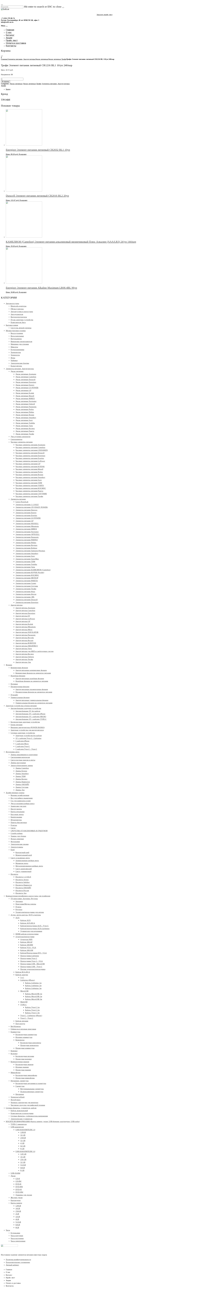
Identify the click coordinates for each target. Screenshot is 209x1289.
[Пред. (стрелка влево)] (4, 645)
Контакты (11, 46)
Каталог (10, 35)
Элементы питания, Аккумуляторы (21, 59)
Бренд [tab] (8, 89)
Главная (10, 30)
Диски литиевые (41, 59)
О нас (9, 32)
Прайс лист (12, 40)
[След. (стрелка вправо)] (205, 645)
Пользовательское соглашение (18, 1262)
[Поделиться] (201, 2)
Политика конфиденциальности (18, 1259)
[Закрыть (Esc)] (206, 2)
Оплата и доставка (16, 43)
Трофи (3, 86)
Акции (9, 38)
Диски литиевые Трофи (57, 59)
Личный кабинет (12, 1265)
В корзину (5, 82)
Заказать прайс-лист (104, 15)
